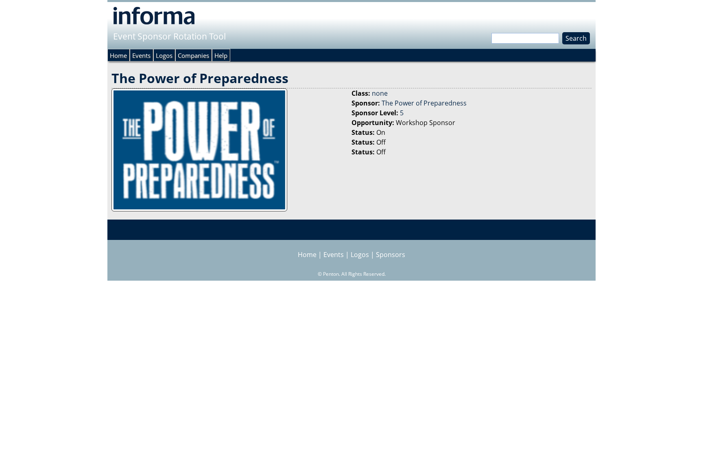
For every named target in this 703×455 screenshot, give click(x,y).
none (380, 93)
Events (141, 55)
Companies (193, 55)
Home (118, 55)
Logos (164, 55)
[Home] (153, 15)
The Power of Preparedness (424, 103)
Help (220, 55)
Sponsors (390, 254)
